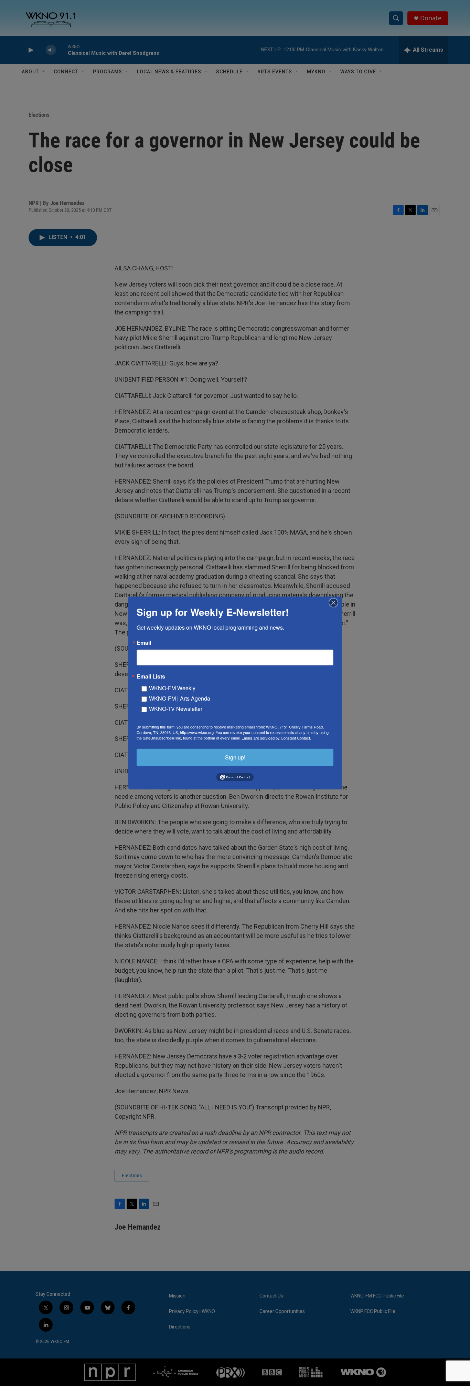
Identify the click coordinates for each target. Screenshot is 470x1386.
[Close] (335, 603)
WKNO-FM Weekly (172, 688)
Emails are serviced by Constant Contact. (276, 738)
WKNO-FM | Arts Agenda (179, 698)
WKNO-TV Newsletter (175, 709)
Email (144, 642)
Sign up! (235, 757)
